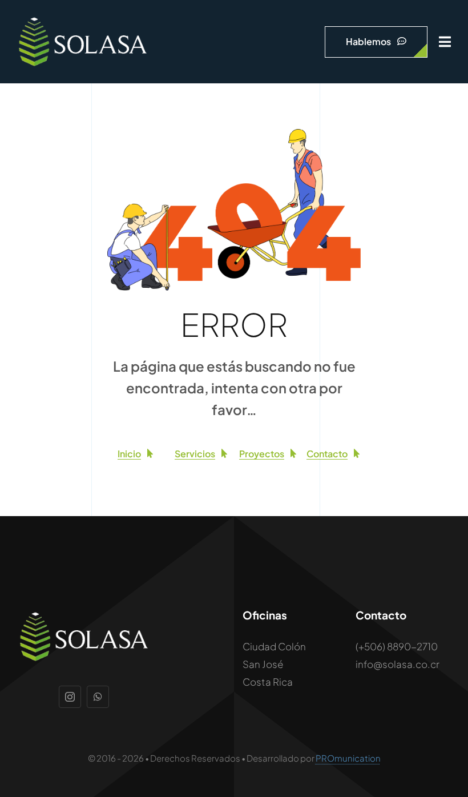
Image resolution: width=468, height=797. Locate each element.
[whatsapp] (98, 697)
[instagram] (70, 697)
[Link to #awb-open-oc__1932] (445, 42)
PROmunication (348, 757)
